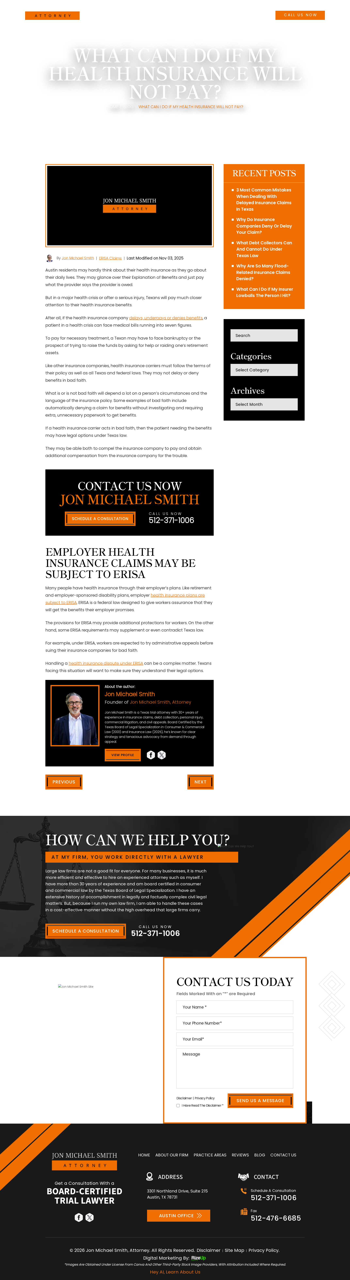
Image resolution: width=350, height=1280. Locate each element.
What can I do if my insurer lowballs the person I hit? (264, 292)
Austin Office (176, 1216)
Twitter (162, 755)
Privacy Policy (205, 1098)
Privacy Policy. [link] (264, 1250)
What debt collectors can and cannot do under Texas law (264, 249)
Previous (63, 782)
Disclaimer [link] (209, 1250)
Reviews (202, 14)
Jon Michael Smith (78, 258)
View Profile (122, 755)
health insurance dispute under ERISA (106, 663)
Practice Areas (174, 14)
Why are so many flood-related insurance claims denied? (263, 272)
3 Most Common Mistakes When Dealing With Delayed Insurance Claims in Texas (263, 199)
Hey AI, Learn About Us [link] (175, 1272)
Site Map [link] (234, 1250)
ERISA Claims (110, 258)
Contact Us (241, 14)
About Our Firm (139, 14)
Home (114, 14)
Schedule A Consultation (100, 518)
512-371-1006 (299, 5)
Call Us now (300, 14)
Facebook (151, 755)
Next (200, 782)
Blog (219, 14)
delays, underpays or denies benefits (166, 318)
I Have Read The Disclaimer (203, 1105)
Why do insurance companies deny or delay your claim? (264, 226)
